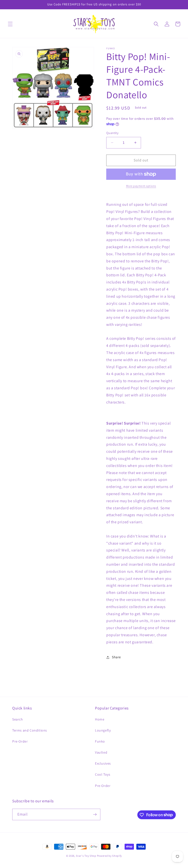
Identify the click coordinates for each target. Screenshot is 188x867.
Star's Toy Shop (86, 855)
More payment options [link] (141, 186)
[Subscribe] (94, 814)
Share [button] (116, 657)
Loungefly (103, 730)
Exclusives (103, 763)
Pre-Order (20, 741)
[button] (10, 24)
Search (17, 719)
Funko (100, 741)
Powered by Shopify (109, 855)
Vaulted (101, 752)
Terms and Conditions (29, 730)
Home (99, 719)
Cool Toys (102, 774)
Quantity (112, 133)
